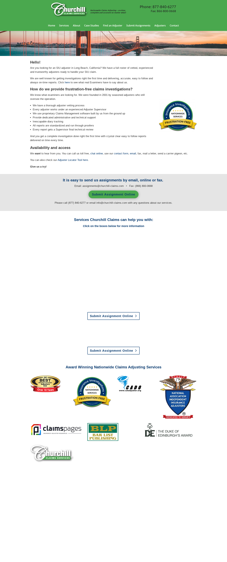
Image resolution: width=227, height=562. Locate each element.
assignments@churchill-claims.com (103, 186)
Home (51, 25)
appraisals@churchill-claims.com (133, 342)
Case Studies (91, 25)
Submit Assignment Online (113, 194)
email (133, 153)
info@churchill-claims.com (111, 202)
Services (64, 25)
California (142, 43)
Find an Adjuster (112, 25)
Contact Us (41, 531)
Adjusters (160, 25)
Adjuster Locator (70, 160)
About (76, 25)
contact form (121, 153)
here (85, 160)
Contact (174, 25)
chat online (96, 153)
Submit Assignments (138, 25)
